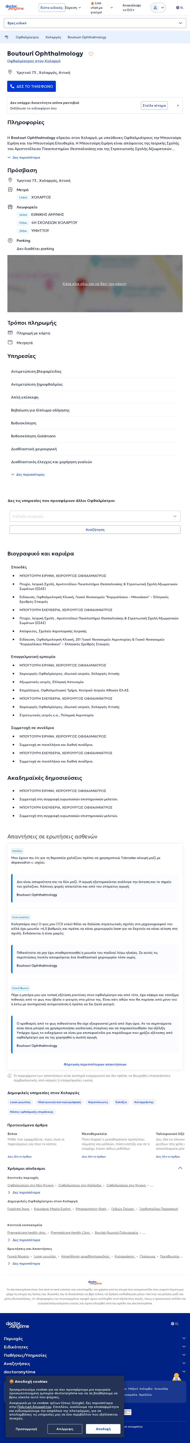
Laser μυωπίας (45, 1256)
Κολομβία (146, 1388)
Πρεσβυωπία (169, 1256)
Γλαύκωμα (148, 1256)
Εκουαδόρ (161, 1388)
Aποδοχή (103, 1429)
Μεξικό (133, 1388)
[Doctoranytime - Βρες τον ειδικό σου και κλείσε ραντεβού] (6, 37)
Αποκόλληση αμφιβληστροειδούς (86, 1256)
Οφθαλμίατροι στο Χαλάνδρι (80, 1185)
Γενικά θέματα (18, 1256)
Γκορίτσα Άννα (18, 1209)
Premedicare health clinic (27, 1232)
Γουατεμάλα (129, 1394)
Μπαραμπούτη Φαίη (91, 1209)
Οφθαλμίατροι (27, 37)
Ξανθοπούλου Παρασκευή (158, 1209)
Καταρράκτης (125, 1256)
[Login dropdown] (158, 7)
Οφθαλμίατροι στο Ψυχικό (126, 1185)
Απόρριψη (65, 1429)
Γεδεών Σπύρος (123, 1209)
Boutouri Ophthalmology (87, 37)
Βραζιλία (145, 1394)
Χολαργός (53, 37)
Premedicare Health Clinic (71, 1232)
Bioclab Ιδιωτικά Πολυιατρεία (117, 1232)
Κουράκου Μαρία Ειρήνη (53, 1209)
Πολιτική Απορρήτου (34, 1407)
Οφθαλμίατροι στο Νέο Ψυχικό (30, 1185)
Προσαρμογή (26, 1429)
